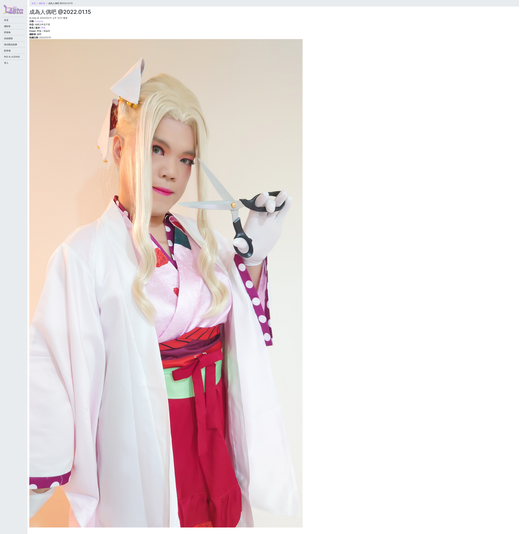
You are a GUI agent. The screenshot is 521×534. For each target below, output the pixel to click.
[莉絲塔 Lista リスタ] (13, 10)
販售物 (7, 50)
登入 (6, 62)
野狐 (43, 27)
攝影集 (42, 3)
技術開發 (8, 38)
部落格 (7, 32)
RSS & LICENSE (12, 56)
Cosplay (39, 21)
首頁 (33, 3)
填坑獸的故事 (10, 44)
